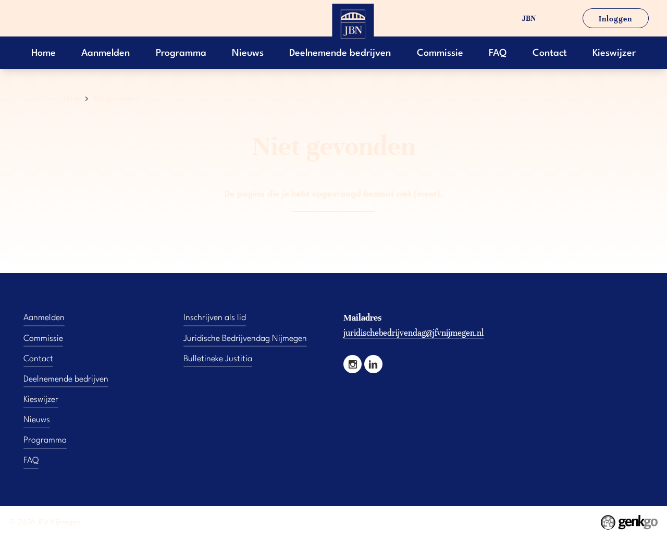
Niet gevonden (114, 98)
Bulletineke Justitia (217, 359)
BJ (554, 18)
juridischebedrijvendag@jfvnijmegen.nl (413, 332)
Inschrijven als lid (214, 318)
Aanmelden (105, 53)
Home (43, 53)
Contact (550, 53)
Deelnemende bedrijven (340, 53)
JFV (501, 18)
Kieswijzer (614, 53)
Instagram (352, 364)
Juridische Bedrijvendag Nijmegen (245, 339)
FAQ (498, 53)
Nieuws (248, 53)
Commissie (440, 53)
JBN (529, 18)
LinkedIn (373, 364)
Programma (181, 53)
